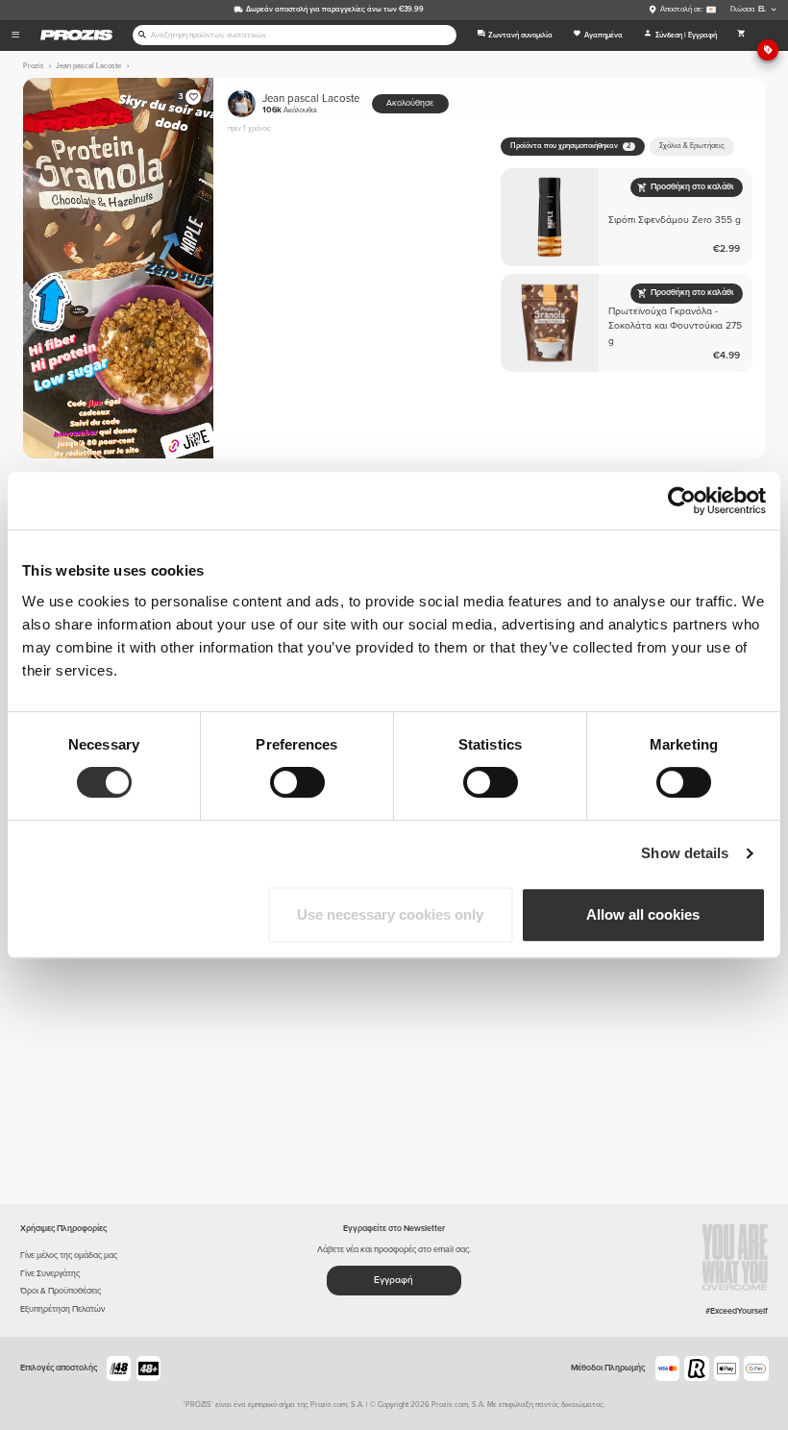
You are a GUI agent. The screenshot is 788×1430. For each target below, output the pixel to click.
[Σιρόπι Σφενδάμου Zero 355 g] (627, 217)
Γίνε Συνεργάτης (50, 1274)
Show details (684, 853)
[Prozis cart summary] (741, 35)
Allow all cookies (643, 914)
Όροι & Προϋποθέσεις (60, 1291)
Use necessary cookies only (390, 914)
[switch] (297, 782)
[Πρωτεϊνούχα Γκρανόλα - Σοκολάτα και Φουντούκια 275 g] (627, 323)
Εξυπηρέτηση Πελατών (62, 1309)
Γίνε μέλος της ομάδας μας (68, 1255)
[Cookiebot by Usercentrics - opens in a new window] (682, 500)
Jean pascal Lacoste (310, 103)
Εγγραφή (393, 1280)
